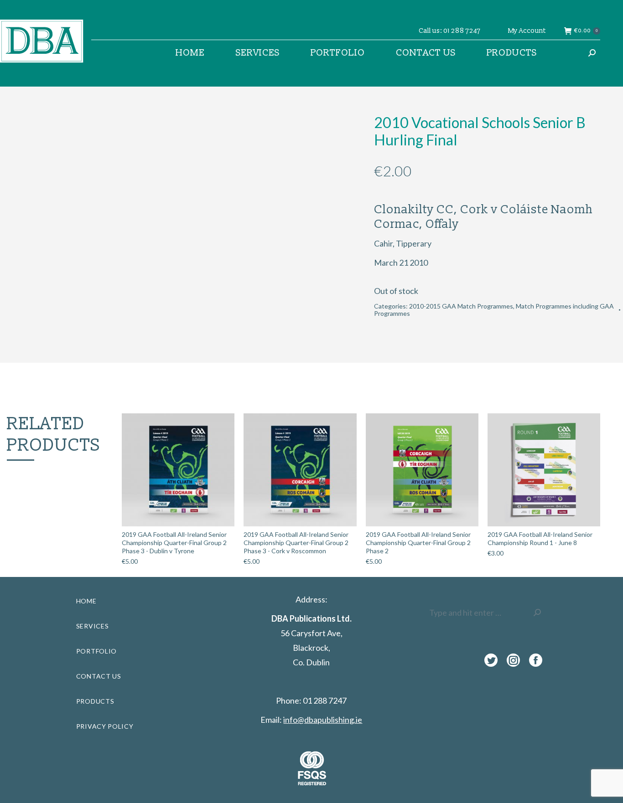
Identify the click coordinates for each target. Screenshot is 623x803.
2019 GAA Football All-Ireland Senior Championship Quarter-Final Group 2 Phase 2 (418, 542)
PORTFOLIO (96, 651)
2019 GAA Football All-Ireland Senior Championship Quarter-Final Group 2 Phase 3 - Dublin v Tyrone (174, 542)
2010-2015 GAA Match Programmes (461, 306)
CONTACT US (98, 676)
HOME (86, 601)
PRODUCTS (95, 701)
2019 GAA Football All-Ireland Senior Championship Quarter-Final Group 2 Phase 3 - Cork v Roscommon (296, 542)
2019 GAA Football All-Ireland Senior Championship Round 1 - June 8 (540, 538)
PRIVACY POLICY (105, 726)
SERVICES (92, 626)
